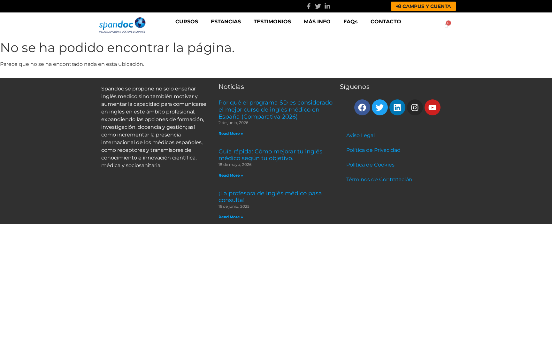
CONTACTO (386, 22)
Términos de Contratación (379, 179)
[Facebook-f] (309, 6)
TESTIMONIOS (272, 22)
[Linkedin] (397, 107)
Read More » (230, 133)
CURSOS (186, 22)
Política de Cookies (370, 165)
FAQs (350, 22)
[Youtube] (433, 107)
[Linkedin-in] (327, 6)
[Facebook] (362, 107)
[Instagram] (415, 107)
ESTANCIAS (226, 22)
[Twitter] (318, 6)
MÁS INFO (317, 22)
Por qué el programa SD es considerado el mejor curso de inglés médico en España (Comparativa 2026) (275, 109)
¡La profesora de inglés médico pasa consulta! (270, 197)
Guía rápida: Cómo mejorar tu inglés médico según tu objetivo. (270, 155)
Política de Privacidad (373, 150)
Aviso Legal (360, 135)
